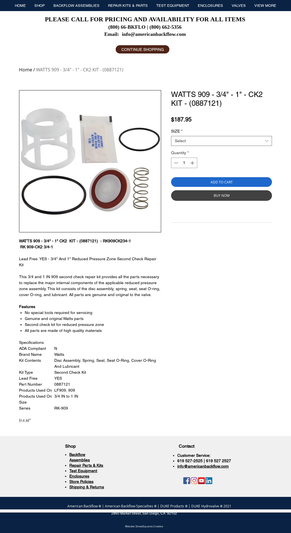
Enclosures (79, 476)
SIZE (176, 131)
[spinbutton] (184, 163)
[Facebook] (186, 480)
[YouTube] (201, 480)
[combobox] (221, 141)
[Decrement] (175, 163)
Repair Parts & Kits (86, 465)
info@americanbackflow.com (154, 34)
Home (25, 70)
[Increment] (192, 163)
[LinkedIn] (208, 480)
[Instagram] (194, 480)
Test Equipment (83, 470)
